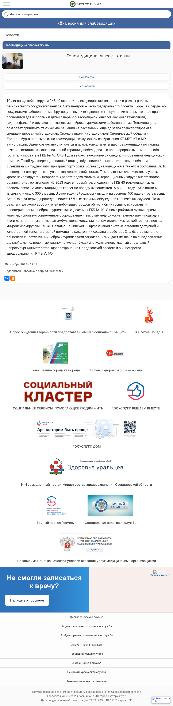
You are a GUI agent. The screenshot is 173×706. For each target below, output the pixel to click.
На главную (86, 77)
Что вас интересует (24, 14)
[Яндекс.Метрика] (160, 700)
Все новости (86, 86)
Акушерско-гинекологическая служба (86, 626)
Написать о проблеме (27, 600)
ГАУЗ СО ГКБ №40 (90, 4)
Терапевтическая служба (86, 653)
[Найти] (6, 14)
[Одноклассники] (12, 278)
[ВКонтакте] (6, 278)
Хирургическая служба (86, 644)
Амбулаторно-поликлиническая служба (87, 635)
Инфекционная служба (86, 663)
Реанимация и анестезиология (86, 681)
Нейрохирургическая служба (86, 672)
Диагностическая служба (86, 617)
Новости (12, 35)
